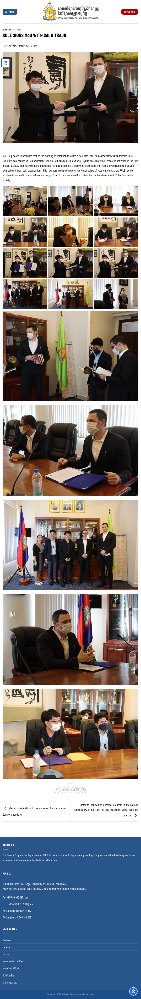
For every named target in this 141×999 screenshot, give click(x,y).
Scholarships (9, 975)
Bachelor (7, 940)
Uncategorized (10, 982)
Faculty (6, 947)
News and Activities (12, 29)
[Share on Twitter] (64, 790)
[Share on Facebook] (57, 790)
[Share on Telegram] (84, 790)
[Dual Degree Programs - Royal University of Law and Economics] (70, 11)
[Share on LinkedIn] (77, 790)
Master (6, 954)
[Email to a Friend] (70, 790)
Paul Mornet (31, 46)
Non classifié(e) (11, 968)
